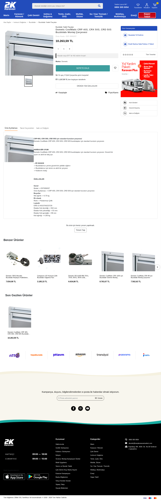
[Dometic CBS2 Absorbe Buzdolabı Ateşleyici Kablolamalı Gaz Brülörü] (18, 259)
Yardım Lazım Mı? (120, 4)
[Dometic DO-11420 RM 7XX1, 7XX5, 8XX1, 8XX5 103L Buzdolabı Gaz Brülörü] (80, 259)
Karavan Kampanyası (63, 473)
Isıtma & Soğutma (96, 455)
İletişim (58, 455)
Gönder (100, 398)
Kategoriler (95, 439)
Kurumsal (60, 439)
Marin (92, 444)
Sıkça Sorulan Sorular (63, 481)
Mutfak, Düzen (95, 462)
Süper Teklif (94, 477)
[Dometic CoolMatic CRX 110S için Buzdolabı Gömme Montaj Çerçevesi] (112, 259)
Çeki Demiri (94, 451)
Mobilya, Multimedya (97, 470)
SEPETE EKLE (82, 68)
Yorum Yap (80, 230)
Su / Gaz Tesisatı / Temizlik (99, 466)
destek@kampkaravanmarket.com (140, 443)
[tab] (11, 128)
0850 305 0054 (133, 440)
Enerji (92, 473)
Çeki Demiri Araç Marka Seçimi (66, 470)
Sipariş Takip (60, 484)
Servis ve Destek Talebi (64, 466)
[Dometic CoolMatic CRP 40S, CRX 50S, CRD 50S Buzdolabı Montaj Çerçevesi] (19, 316)
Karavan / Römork (96, 448)
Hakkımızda (60, 444)
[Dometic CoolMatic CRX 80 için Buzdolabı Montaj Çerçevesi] (143, 259)
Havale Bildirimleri (62, 488)
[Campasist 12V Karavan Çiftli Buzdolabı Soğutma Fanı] (49, 259)
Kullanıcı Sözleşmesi (63, 451)
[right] (157, 267)
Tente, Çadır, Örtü (96, 459)
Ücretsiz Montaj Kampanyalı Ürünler (68, 459)
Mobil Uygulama (61, 462)
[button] (154, 5)
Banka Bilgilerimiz (62, 477)
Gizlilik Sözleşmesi (62, 448)
